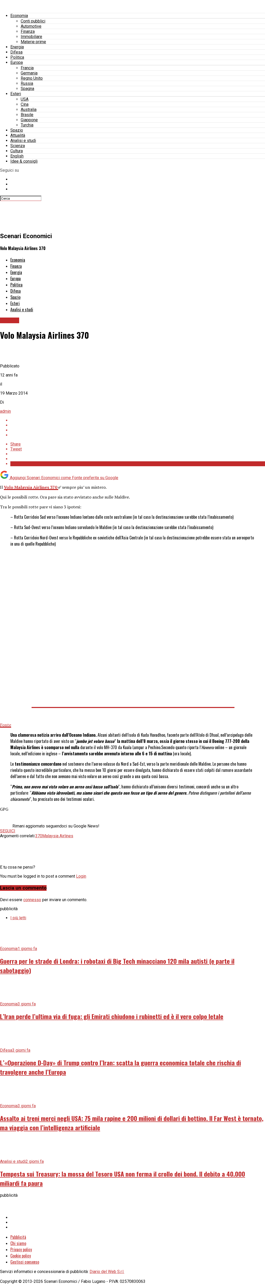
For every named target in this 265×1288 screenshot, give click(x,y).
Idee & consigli (24, 161)
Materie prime (33, 41)
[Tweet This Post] (137, 425)
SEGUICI (7, 830)
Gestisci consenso (24, 1262)
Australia (28, 109)
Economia (19, 15)
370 (38, 835)
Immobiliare (31, 36)
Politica (17, 57)
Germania (29, 73)
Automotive (31, 26)
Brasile (27, 114)
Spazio (16, 130)
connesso (32, 899)
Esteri (15, 93)
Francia (27, 67)
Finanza (28, 31)
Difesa (16, 52)
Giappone (29, 119)
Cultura (16, 150)
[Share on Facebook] (137, 420)
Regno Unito (32, 78)
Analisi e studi (23, 140)
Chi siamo (18, 1243)
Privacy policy (21, 1249)
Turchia (27, 125)
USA (24, 99)
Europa (16, 62)
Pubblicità (18, 1237)
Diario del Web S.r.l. (107, 1271)
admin (5, 411)
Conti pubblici (33, 21)
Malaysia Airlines (57, 835)
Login (81, 876)
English (17, 156)
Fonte (5, 725)
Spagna (27, 88)
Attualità (17, 135)
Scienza (17, 145)
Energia (17, 46)
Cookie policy (20, 1256)
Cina (24, 104)
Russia (27, 83)
